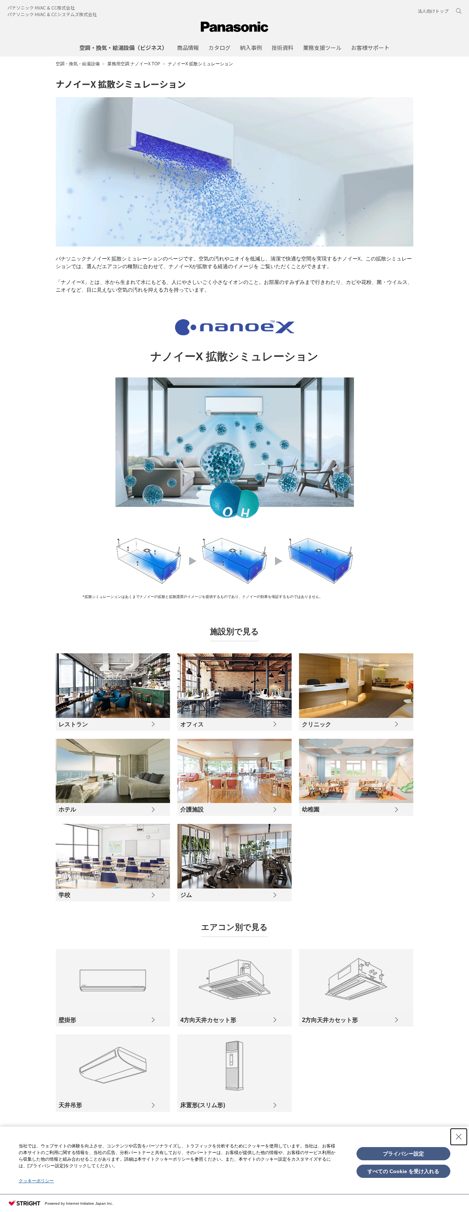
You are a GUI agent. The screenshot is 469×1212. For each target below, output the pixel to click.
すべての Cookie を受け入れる (403, 1171)
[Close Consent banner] (459, 1137)
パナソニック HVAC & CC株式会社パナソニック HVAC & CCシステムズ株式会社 (52, 10)
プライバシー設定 (403, 1154)
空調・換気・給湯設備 (78, 64)
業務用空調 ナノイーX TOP (133, 64)
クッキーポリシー (36, 1180)
